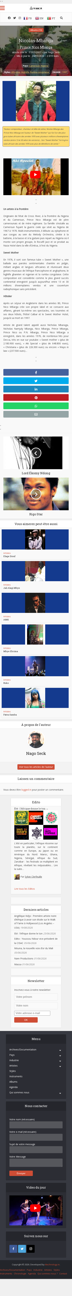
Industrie (14, 1060)
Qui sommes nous (19, 1092)
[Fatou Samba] (35, 698)
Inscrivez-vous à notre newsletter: (32, 989)
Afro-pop (15, 72)
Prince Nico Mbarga (36, 47)
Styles (12, 1071)
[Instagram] (31, 1249)
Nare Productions (23, 958)
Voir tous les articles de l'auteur (36, 766)
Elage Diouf (9, 556)
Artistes (7, 553)
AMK (6, 619)
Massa (17, 964)
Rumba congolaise (39, 72)
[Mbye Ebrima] (35, 634)
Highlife (25, 72)
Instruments (15, 1076)
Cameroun (34, 65)
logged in (26, 789)
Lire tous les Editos (24, 888)
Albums (13, 1081)
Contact (63, 1273)
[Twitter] (22, 1249)
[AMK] (35, 603)
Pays (12, 1054)
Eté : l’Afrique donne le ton (31, 808)
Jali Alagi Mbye (11, 587)
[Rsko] (35, 666)
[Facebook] (13, 1249)
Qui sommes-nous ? (48, 1273)
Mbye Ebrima (10, 651)
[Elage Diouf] (35, 539)
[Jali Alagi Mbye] (35, 571)
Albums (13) (36, 30)
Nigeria (44, 65)
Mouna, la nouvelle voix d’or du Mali (33, 948)
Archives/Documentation (22, 1049)
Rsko (6, 682)
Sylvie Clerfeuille (33, 876)
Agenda (13, 1087)
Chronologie (20, 1273)
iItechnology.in (52, 1264)
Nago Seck (54, 52)
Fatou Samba (10, 714)
